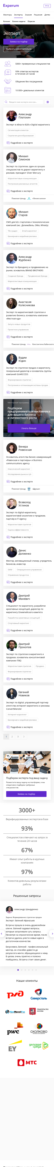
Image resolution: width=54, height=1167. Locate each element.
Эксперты (18, 14)
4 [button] (29, 970)
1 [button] (18, 970)
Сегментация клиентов (18, 130)
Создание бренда (15, 276)
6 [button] (36, 970)
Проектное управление (18, 329)
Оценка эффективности (18, 530)
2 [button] (21, 970)
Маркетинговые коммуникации (22, 178)
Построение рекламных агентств (22, 183)
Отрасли (31, 21)
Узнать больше (28, 428)
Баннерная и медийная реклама (22, 236)
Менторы (7, 14)
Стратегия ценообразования (21, 135)
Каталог (6, 21)
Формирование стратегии (19, 380)
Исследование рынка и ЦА (19, 474)
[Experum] (11, 6)
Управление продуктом (18, 575)
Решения (38, 14)
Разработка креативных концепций (24, 617)
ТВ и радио (12, 231)
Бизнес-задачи (18, 21)
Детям (47, 14)
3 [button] (25, 970)
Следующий (51, 933)
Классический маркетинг (19, 469)
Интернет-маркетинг (17, 714)
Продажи (40, 666)
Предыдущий (2, 933)
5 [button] (32, 970)
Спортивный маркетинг (18, 623)
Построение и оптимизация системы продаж (28, 385)
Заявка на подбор (19, 41)
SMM (10, 569)
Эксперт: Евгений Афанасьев (20, 921)
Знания (28, 14)
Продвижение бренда (37, 276)
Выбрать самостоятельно (18, 48)
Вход (47, 6)
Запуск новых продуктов (19, 324)
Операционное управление (29, 569)
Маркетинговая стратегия (19, 524)
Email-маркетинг (29, 231)
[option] (27, 933)
